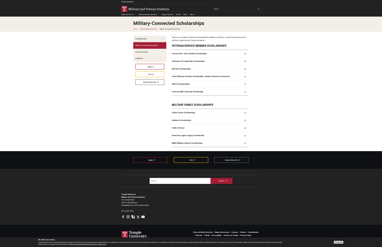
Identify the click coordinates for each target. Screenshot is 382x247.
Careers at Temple (231, 235)
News (185, 14)
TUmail (206, 235)
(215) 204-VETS (127, 211)
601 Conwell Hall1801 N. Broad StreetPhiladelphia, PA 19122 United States (135, 202)
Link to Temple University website (134, 235)
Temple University (127, 2)
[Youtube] (143, 217)
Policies (243, 232)
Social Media (253, 232)
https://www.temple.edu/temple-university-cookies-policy (88, 244)
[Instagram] (128, 217)
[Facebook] (123, 217)
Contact (234, 232)
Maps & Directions (222, 232)
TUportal (198, 235)
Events (178, 14)
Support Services (167, 14)
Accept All (338, 242)
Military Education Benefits (148, 14)
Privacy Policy (245, 235)
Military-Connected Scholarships (146, 45)
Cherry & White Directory (203, 232)
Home (135, 29)
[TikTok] (133, 217)
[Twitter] (138, 217)
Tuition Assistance (141, 52)
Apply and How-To (127, 14)
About (192, 14)
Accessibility (216, 235)
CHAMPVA (139, 58)
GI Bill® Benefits (141, 39)
